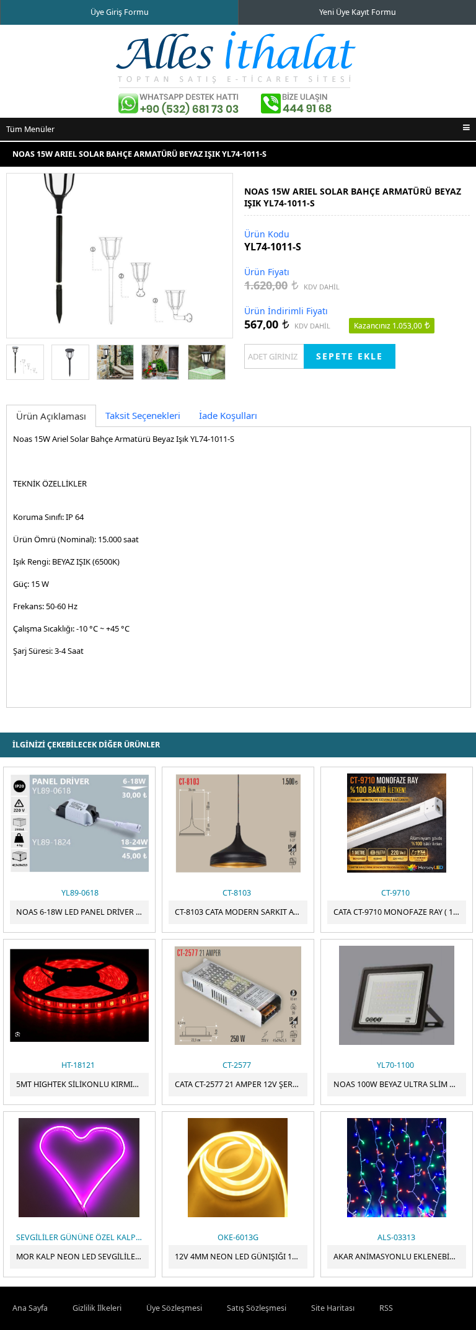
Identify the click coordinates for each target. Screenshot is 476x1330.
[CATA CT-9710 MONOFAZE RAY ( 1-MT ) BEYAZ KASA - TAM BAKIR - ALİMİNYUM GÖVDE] (396, 823)
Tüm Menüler (30, 129)
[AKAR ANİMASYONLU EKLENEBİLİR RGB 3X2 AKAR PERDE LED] (396, 1167)
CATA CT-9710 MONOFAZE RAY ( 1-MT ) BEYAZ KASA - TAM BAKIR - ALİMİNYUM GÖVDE (399, 912)
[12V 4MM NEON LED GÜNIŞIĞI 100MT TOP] (238, 1167)
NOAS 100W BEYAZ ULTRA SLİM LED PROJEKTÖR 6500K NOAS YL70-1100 (399, 1084)
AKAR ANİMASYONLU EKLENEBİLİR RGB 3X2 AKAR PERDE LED (399, 1256)
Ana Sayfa (30, 1308)
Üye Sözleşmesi (174, 1308)
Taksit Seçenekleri (142, 415)
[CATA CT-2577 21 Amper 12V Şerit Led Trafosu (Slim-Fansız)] (238, 995)
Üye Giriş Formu (119, 12)
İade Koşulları (228, 415)
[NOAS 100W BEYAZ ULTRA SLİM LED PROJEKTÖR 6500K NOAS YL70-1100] (396, 995)
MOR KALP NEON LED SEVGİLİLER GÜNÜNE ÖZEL (82, 1256)
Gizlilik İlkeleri (97, 1308)
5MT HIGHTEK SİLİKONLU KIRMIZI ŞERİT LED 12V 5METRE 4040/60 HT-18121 (82, 1084)
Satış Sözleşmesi (256, 1308)
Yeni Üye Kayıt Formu (357, 12)
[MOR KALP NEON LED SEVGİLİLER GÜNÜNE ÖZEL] (79, 1167)
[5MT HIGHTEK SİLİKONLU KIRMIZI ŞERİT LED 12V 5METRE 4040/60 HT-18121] (79, 995)
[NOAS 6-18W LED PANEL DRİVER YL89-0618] (79, 823)
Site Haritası (333, 1308)
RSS (386, 1308)
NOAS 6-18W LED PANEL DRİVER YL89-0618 (82, 912)
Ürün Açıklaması (51, 416)
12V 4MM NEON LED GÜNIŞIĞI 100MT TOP (241, 1256)
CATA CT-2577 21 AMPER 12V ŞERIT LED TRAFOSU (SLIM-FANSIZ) (241, 1084)
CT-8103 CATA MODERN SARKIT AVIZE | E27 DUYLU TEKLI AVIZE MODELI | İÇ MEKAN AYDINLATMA (241, 912)
